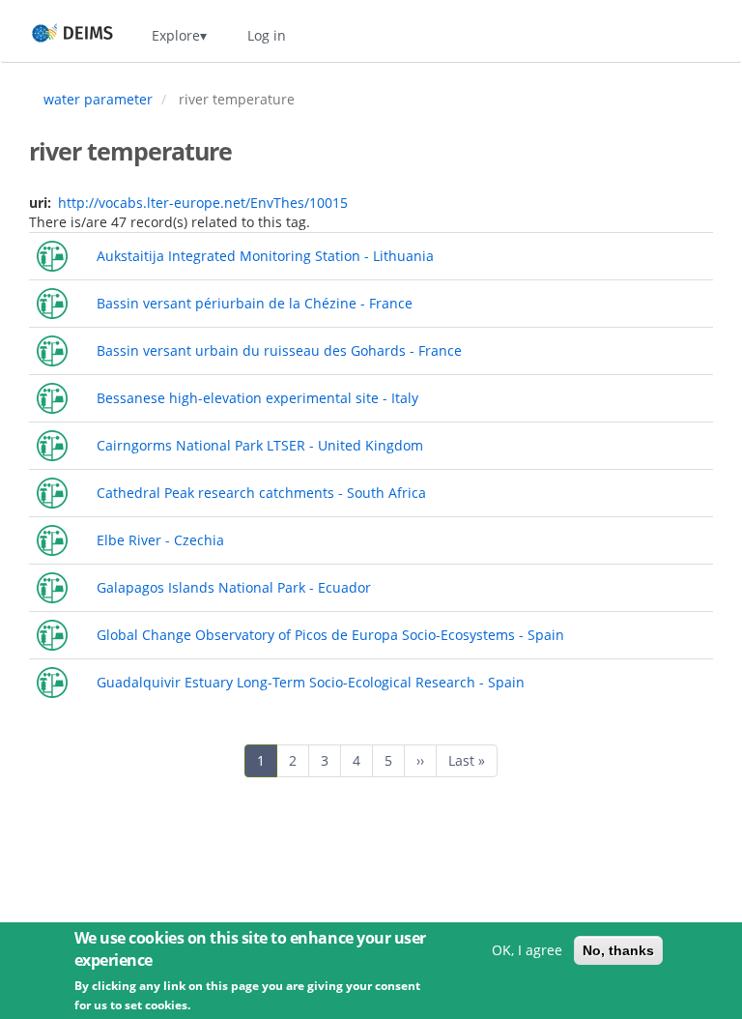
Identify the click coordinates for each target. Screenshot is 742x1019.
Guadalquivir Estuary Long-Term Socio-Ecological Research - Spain (311, 682)
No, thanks (618, 950)
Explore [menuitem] (176, 35)
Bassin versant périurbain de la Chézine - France (255, 303)
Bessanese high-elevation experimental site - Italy (257, 398)
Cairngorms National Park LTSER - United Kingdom (260, 445)
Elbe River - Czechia (160, 540)
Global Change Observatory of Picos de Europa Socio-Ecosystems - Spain (330, 635)
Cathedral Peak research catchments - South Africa (261, 492)
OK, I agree (527, 950)
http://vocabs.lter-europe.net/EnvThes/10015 (203, 202)
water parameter (98, 99)
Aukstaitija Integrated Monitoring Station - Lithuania (265, 256)
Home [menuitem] (54, 35)
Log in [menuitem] (266, 35)
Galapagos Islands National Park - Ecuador (234, 587)
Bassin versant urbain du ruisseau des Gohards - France (279, 350)
